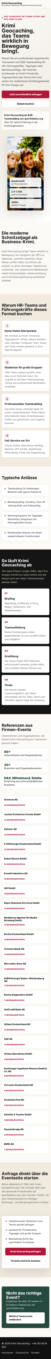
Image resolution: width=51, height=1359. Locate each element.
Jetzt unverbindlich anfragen (25, 94)
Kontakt (35, 1352)
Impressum (7, 1352)
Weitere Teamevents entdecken (20, 1318)
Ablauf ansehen (25, 103)
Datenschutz (22, 1352)
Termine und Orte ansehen (25, 1260)
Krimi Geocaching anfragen (25, 1251)
